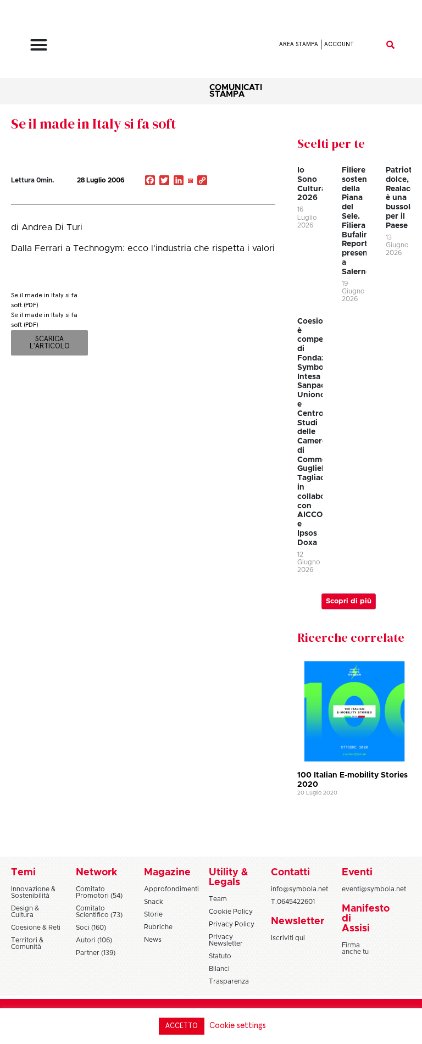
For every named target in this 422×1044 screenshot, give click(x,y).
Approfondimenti (171, 889)
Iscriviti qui (288, 938)
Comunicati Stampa (235, 91)
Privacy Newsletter (226, 940)
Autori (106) (94, 940)
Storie (153, 914)
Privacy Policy (231, 924)
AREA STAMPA (298, 44)
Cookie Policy (231, 911)
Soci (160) (91, 927)
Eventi (357, 873)
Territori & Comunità (27, 943)
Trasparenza (229, 981)
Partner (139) (95, 952)
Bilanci (219, 968)
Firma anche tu (355, 948)
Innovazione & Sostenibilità (33, 892)
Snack (153, 901)
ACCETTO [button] (181, 1026)
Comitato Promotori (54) (99, 892)
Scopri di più (348, 601)
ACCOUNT (339, 44)
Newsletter (297, 921)
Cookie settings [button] (237, 1025)
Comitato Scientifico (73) (99, 911)
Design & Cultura (25, 911)
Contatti (290, 873)
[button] (38, 44)
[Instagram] (190, 181)
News (153, 939)
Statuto (220, 956)
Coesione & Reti (35, 927)
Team (218, 899)
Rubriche (158, 927)
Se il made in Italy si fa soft (93, 123)
